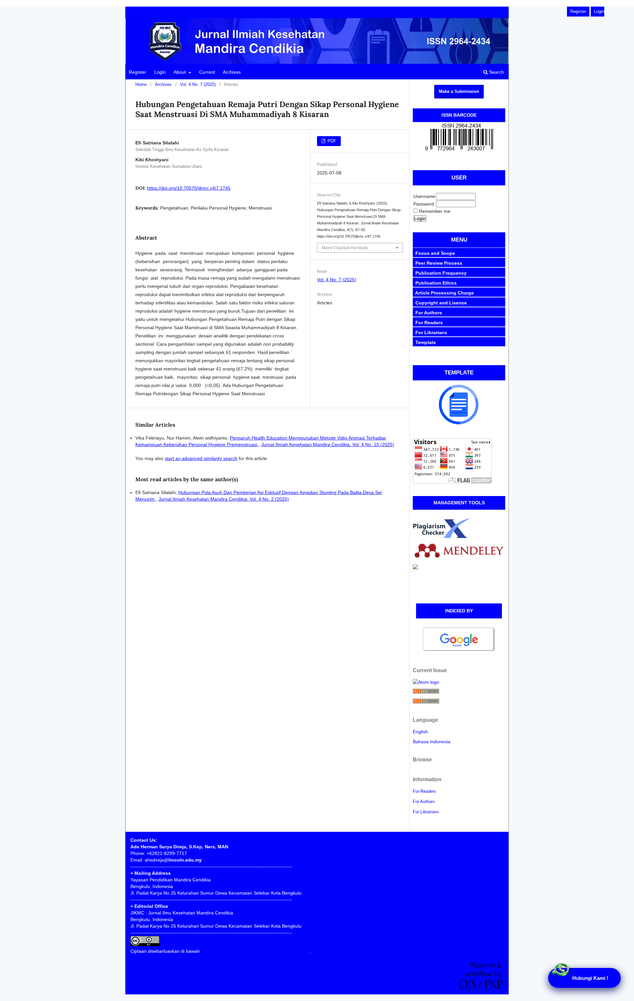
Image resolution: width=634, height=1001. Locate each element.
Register (137, 72)
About (180, 72)
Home (141, 84)
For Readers (424, 791)
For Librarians (426, 811)
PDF (331, 140)
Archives (232, 72)
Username (424, 196)
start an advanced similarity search (201, 458)
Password (423, 204)
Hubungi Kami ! (590, 978)
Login (160, 72)
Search (496, 72)
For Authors (424, 801)
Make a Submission (459, 91)
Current (207, 72)
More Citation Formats (345, 247)
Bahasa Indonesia (431, 741)
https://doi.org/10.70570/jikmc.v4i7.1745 (188, 188)
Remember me (434, 211)
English (420, 731)
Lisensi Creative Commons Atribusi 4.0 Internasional (255, 951)
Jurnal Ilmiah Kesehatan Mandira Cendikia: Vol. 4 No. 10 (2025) (327, 444)
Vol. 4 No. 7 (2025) (198, 84)
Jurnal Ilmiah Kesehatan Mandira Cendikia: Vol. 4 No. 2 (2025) (223, 499)
